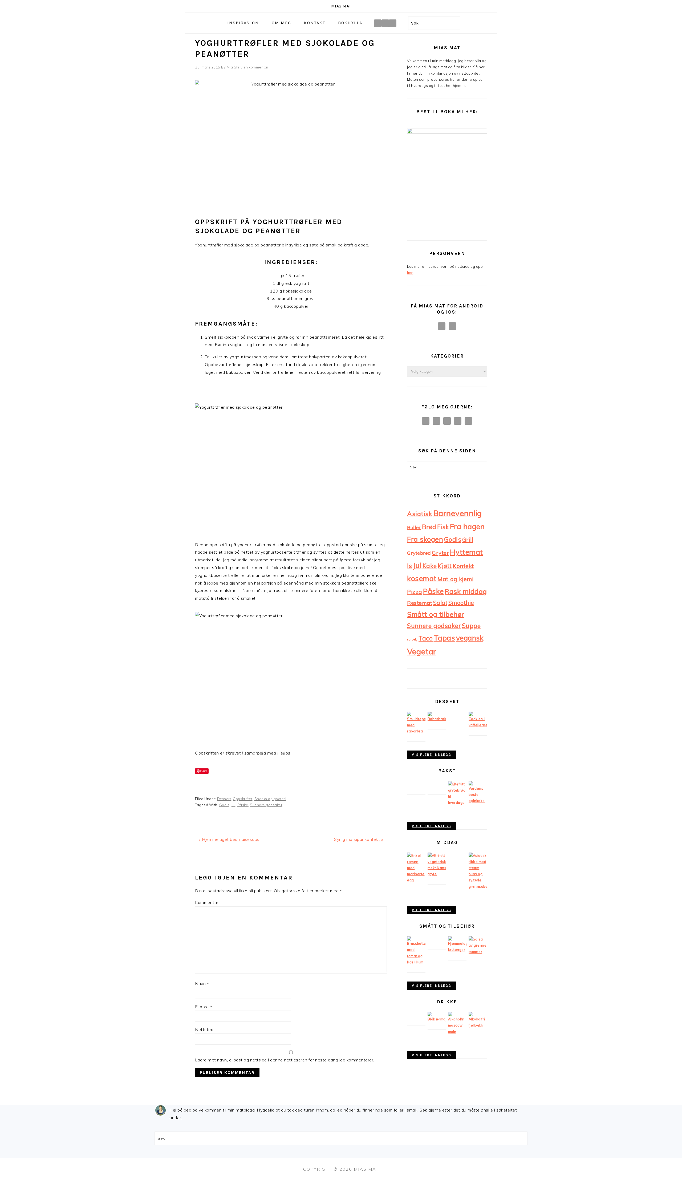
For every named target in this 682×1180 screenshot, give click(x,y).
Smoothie (461, 602)
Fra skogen (425, 539)
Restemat (419, 602)
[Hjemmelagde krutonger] (457, 949)
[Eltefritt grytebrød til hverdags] (457, 802)
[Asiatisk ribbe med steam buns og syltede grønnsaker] (478, 886)
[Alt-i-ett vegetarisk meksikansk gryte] (437, 874)
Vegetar (421, 651)
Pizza (414, 591)
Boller (414, 527)
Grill (467, 539)
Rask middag (466, 591)
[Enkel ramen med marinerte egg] (416, 880)
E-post (203, 1006)
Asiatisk (419, 514)
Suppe (471, 626)
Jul (233, 805)
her (410, 272)
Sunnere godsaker (266, 805)
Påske (242, 805)
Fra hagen (467, 526)
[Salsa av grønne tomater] (478, 952)
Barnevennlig (457, 513)
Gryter (440, 552)
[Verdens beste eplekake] (478, 800)
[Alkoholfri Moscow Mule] (457, 1031)
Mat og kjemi (455, 578)
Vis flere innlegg (431, 755)
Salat (440, 602)
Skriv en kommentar (251, 67)
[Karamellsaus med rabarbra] (437, 719)
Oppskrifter (243, 799)
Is (409, 566)
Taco (426, 638)
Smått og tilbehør (435, 614)
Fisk (443, 527)
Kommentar (206, 902)
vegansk (470, 638)
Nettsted (204, 1029)
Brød (429, 527)
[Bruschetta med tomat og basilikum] (416, 962)
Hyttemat (466, 552)
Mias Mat (341, 6)
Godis (224, 805)
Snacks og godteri (270, 799)
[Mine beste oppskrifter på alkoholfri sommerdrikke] (437, 1019)
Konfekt (463, 565)
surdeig (412, 639)
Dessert (224, 799)
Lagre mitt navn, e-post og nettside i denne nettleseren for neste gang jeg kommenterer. (284, 1060)
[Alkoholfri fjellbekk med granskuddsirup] (478, 1025)
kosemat (422, 578)
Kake (430, 566)
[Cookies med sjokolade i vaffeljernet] (478, 725)
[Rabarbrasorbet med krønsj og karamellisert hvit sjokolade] (416, 731)
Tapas (444, 637)
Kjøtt (445, 566)
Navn (202, 983)
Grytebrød (419, 553)
